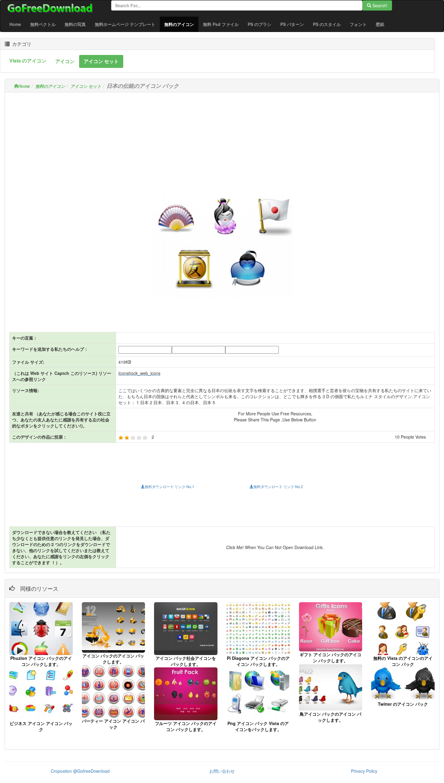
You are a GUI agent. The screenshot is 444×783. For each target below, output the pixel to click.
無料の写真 (75, 24)
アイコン (65, 61)
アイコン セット (101, 61)
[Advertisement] (222, 139)
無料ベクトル (43, 24)
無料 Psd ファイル (221, 24)
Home (15, 24)
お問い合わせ (222, 771)
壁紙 (380, 24)
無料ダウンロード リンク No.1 (169, 486)
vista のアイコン (27, 60)
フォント (358, 24)
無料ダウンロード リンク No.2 (278, 486)
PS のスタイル (327, 24)
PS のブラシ (259, 24)
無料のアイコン (181, 24)
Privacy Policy (364, 771)
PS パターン (292, 24)
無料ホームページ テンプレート (125, 24)
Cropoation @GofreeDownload (80, 771)
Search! (379, 5)
